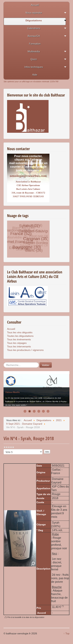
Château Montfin (12, 388)
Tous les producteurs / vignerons (25, 350)
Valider (45, 365)
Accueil (11, 328)
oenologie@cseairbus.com (28, 176)
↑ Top (66, 633)
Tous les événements (19, 339)
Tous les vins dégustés (19, 332)
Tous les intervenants (19, 346)
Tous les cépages (17, 343)
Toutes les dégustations (20, 335)
